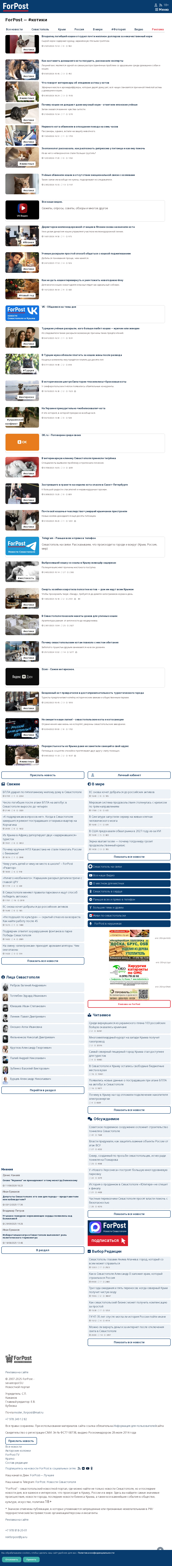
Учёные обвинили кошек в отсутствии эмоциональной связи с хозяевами (88, 175)
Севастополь (40, 29)
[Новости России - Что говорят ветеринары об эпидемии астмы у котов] (22, 83)
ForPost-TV (12, 1454)
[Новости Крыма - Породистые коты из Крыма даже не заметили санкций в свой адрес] (22, 747)
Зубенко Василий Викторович (29, 1068)
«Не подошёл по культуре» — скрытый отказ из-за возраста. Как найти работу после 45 (42, 919)
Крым (62, 29)
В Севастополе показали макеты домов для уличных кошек (79, 616)
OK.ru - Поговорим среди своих (61, 435)
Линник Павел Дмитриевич (28, 1016)
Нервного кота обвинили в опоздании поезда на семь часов (80, 126)
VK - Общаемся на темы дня (59, 306)
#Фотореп (118, 29)
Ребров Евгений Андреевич (28, 985)
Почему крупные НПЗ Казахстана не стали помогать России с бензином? (42, 851)
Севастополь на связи (107, 866)
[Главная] (15, 5)
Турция (29, 370)
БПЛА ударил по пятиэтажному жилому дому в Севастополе (42, 792)
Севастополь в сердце (107, 891)
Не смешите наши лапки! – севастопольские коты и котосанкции (83, 719)
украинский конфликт (14, 421)
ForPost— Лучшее (42, 1475)
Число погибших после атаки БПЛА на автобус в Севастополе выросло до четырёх (35, 804)
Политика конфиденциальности (96, 1552)
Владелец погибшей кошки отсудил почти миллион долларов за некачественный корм (97, 36)
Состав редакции (16, 1463)
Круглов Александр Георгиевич (30, 1047)
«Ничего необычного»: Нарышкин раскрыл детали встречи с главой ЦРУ (42, 880)
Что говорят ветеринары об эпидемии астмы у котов (75, 82)
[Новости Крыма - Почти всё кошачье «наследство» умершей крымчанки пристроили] (22, 512)
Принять (31, 1559)
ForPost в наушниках (108, 923)
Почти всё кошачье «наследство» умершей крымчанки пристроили (84, 511)
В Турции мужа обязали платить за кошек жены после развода (82, 355)
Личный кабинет (129, 775)
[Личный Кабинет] (156, 5)
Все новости (14, 29)
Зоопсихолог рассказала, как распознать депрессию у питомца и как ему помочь (93, 148)
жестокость (26, 578)
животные (27, 98)
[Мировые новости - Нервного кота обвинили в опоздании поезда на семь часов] (22, 127)
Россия (79, 29)
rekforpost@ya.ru (16, 1537)
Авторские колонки (18, 1450)
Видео (139, 29)
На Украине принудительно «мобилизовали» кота (73, 408)
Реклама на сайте (17, 1372)
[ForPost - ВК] (83, 1468)
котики (29, 49)
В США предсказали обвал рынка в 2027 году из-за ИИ (125, 831)
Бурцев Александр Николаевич (30, 1079)
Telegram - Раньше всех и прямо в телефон (69, 538)
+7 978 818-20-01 (16, 1530)
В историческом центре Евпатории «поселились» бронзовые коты (84, 381)
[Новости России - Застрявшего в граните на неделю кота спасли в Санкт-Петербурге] (22, 485)
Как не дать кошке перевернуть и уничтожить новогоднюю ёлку (82, 280)
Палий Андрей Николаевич (28, 1058)
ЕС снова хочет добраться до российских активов (35, 906)
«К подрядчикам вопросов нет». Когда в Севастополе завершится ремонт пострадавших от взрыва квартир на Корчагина (40, 821)
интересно (27, 397)
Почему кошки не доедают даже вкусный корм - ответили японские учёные (89, 104)
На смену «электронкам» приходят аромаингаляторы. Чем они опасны (41, 947)
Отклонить (11, 1559)
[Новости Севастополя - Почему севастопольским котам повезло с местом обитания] (22, 643)
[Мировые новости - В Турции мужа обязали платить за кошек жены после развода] (22, 356)
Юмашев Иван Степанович (28, 1006)
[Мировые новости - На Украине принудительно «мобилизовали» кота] (22, 409)
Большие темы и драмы (108, 907)
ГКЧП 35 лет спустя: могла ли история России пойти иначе (127, 1316)
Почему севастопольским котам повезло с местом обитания (80, 642)
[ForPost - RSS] (79, 1468)
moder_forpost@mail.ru (28, 1412)
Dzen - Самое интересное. (58, 669)
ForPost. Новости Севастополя (55, 1482)
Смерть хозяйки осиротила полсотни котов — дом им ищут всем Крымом (88, 589)
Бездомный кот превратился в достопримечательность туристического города (93, 693)
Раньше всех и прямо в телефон (114, 899)
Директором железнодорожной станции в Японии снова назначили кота (88, 227)
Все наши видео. (52, 201)
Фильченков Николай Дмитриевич (32, 1037)
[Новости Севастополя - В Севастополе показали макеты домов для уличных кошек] (22, 617)
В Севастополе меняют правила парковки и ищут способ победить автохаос (40, 894)
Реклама (158, 29)
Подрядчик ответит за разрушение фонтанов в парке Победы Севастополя (37, 933)
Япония (29, 242)
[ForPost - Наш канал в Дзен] (94, 1468)
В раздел (42, 1250)
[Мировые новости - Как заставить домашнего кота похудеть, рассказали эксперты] (22, 61)
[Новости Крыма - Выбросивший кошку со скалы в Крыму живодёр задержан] (22, 563)
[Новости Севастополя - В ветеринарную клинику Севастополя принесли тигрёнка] (22, 459)
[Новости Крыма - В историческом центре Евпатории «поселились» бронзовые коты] (22, 382)
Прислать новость (43, 775)
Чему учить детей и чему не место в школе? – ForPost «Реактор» (38, 866)
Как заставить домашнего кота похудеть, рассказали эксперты (82, 60)
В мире (98, 29)
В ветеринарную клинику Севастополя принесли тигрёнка (79, 458)
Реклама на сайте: (17, 1519)
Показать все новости (42, 961)
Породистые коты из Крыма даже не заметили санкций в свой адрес (85, 746)
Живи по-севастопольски (109, 915)
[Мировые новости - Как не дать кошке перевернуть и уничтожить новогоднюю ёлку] (22, 281)
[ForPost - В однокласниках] (91, 1468)
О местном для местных (108, 883)
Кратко (10, 1458)
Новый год (27, 295)
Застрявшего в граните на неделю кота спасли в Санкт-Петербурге (85, 484)
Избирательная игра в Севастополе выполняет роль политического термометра (35, 1236)
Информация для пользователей (134, 1426)
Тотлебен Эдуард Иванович (28, 996)
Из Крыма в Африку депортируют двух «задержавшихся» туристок (40, 837)
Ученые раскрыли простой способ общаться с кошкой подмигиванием (86, 253)
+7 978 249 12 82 (16, 1419)
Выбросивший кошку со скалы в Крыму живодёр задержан (79, 562)
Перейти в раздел (43, 1090)
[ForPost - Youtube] (87, 1468)
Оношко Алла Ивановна (26, 1027)
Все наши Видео (104, 875)
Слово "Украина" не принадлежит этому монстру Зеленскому (40, 1180)
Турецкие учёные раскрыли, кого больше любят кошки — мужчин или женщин (91, 328)
